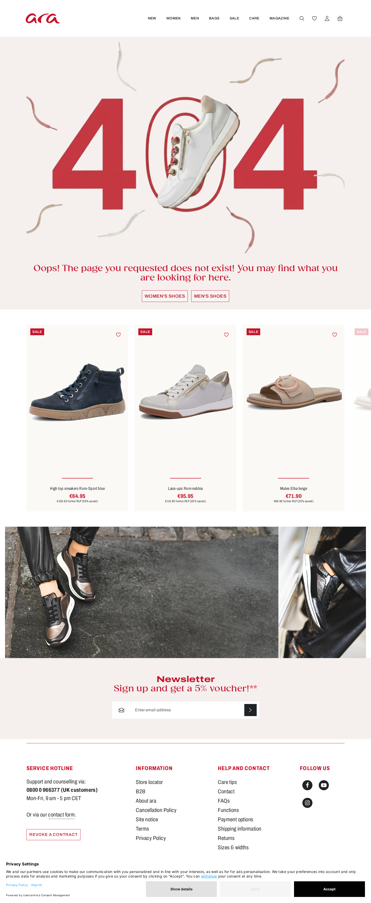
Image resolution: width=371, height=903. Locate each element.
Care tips (227, 782)
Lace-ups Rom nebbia (185, 488)
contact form (61, 815)
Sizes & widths (233, 847)
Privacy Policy (151, 838)
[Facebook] (307, 785)
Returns (226, 838)
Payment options (235, 819)
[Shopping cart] (340, 18)
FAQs (224, 801)
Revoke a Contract (53, 834)
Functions (228, 810)
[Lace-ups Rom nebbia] (185, 392)
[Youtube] (324, 785)
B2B (140, 791)
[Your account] (327, 18)
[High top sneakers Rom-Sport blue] (77, 392)
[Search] (302, 18)
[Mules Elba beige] (293, 392)
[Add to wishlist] (118, 334)
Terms (142, 829)
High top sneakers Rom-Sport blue (77, 488)
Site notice (147, 819)
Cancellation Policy (156, 810)
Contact (226, 791)
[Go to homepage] (43, 18)
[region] (185, 418)
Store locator (149, 782)
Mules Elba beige (293, 488)
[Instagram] (307, 803)
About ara (146, 801)
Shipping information (239, 829)
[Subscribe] (250, 710)
